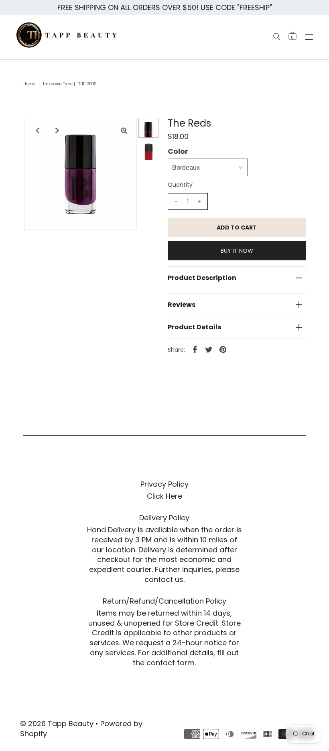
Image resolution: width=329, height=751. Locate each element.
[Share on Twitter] (209, 349)
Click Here (164, 496)
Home (29, 84)
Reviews (181, 304)
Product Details (194, 327)
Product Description (202, 277)
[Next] (57, 130)
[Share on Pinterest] (223, 349)
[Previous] (37, 130)
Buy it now (237, 251)
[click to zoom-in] (124, 130)
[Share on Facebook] (195, 349)
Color (178, 151)
